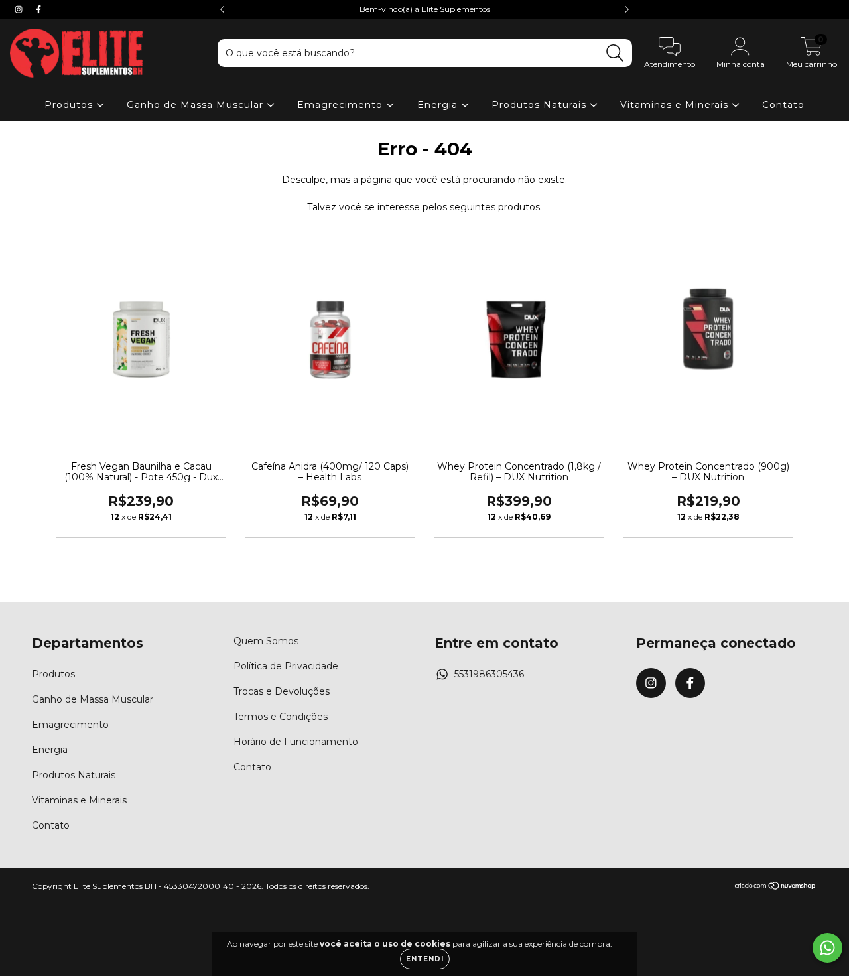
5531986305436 (489, 674)
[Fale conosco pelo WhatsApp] (827, 948)
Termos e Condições (280, 717)
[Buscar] (615, 53)
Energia (439, 105)
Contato (783, 105)
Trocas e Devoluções (281, 691)
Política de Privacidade (285, 666)
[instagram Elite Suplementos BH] (20, 9)
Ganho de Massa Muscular (197, 105)
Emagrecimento (341, 105)
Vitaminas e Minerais (676, 105)
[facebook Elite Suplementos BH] (38, 9)
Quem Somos (265, 641)
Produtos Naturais (540, 105)
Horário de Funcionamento (295, 742)
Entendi (425, 959)
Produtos (70, 105)
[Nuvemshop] (775, 887)
